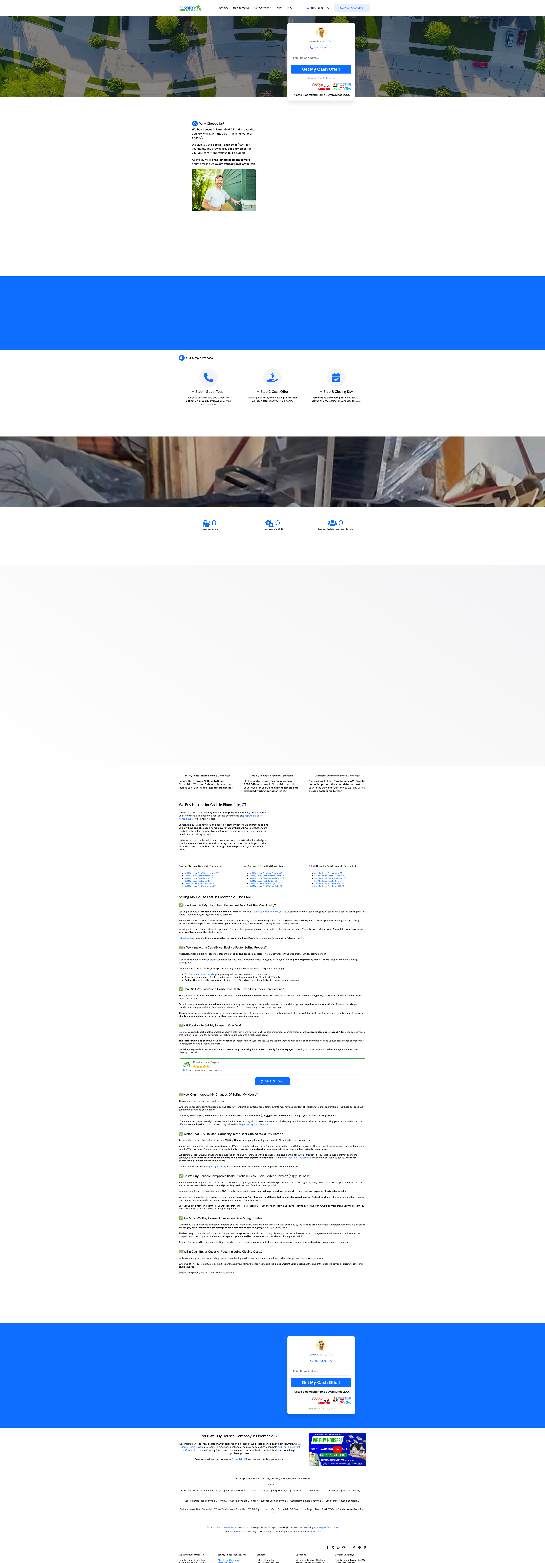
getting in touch (217, 1166)
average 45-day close (327, 1527)
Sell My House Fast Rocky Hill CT (329, 886)
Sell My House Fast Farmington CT (200, 886)
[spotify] (359, 1547)
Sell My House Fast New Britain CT (330, 883)
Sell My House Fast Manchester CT (330, 878)
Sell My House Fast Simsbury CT (199, 883)
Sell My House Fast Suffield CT (328, 881)
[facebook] (327, 1547)
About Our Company (228, 1560)
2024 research (224, 1527)
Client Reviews (213, 1070)
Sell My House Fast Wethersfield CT (266, 886)
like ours (213, 1182)
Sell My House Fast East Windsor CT (331, 875)
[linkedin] (349, 1547)
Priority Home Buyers (192, 1446)
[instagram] (338, 1547)
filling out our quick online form (253, 1124)
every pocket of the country (296, 1157)
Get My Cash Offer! (321, 69)
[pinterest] (365, 1547)
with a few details (205, 974)
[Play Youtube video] (337, 1449)
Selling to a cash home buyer (267, 911)
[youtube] (343, 1547)
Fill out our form (187, 937)
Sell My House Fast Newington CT (265, 883)
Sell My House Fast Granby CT (328, 873)
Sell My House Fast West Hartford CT (202, 873)
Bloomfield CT (239, 1459)
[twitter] (333, 1547)
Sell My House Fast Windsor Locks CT (267, 875)
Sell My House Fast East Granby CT (266, 873)
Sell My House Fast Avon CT (197, 881)
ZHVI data (241, 1531)
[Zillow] (354, 1547)
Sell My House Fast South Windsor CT (267, 878)
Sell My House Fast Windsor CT (199, 875)
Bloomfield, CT (314, 1531)
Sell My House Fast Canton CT (263, 881)
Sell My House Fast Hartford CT (199, 878)
